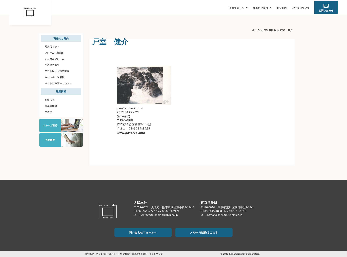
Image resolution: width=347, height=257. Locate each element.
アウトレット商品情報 (57, 71)
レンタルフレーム (54, 58)
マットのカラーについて (58, 83)
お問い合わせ (326, 10)
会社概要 (89, 253)
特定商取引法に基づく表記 (133, 253)
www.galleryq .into (131, 133)
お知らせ (50, 99)
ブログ (48, 112)
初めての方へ (236, 7)
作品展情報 (51, 105)
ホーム (256, 30)
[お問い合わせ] (326, 5)
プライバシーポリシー (107, 253)
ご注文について (301, 7)
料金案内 (282, 7)
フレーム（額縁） (54, 52)
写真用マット (52, 46)
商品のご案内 (260, 7)
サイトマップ (156, 253)
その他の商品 (52, 64)
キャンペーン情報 (54, 77)
